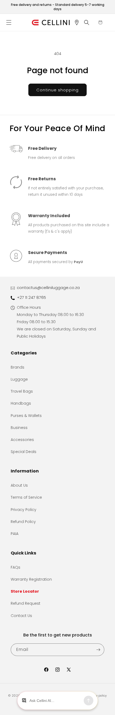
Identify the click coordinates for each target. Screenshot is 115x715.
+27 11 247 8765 (31, 297)
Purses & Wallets (26, 415)
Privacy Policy (23, 509)
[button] (11, 22)
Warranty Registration (31, 579)
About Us (19, 485)
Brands (17, 367)
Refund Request (25, 603)
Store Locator (25, 591)
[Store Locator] (79, 22)
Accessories (22, 439)
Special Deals (23, 451)
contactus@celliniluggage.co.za (48, 287)
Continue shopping (57, 90)
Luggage (19, 379)
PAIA (14, 533)
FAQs (15, 567)
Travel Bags (22, 391)
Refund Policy (23, 521)
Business (19, 427)
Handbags (21, 403)
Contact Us (21, 615)
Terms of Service (26, 497)
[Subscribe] (98, 649)
